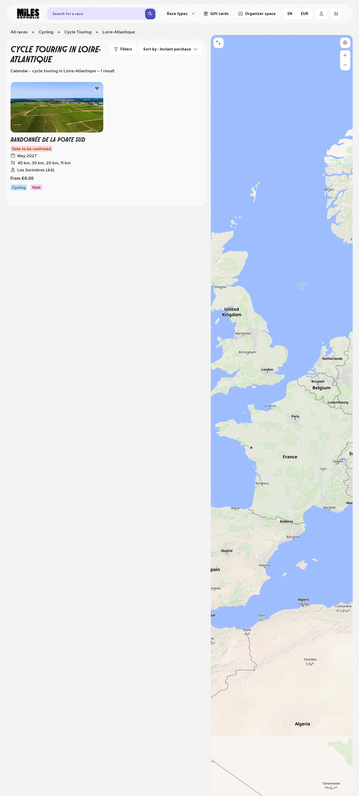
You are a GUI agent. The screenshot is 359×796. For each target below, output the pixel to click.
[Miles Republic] (28, 14)
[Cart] (336, 13)
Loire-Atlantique (118, 31)
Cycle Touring (77, 31)
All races (19, 31)
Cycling (46, 31)
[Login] (321, 13)
